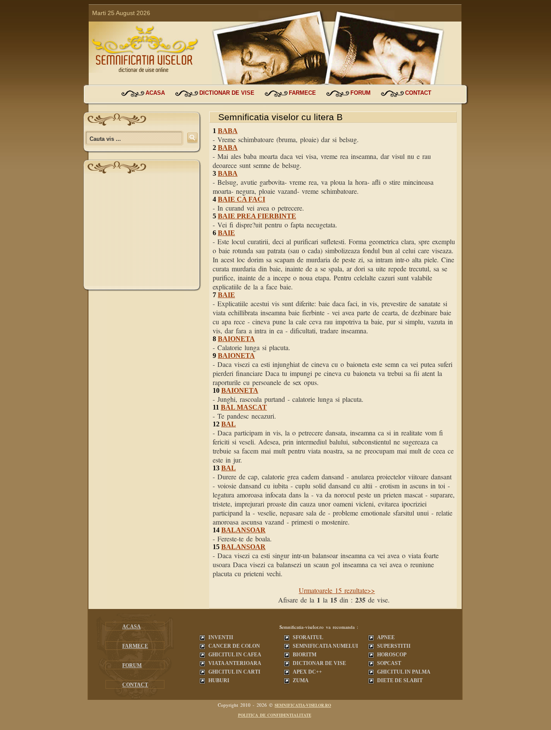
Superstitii (394, 646)
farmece (302, 93)
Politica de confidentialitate (274, 715)
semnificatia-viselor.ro (303, 705)
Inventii (220, 637)
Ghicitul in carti (234, 672)
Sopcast (389, 663)
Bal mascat (244, 407)
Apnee (386, 637)
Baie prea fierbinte (257, 216)
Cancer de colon (234, 646)
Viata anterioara (234, 663)
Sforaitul (308, 637)
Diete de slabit (400, 680)
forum (360, 93)
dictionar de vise (226, 93)
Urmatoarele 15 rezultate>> (337, 590)
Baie (226, 232)
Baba (228, 130)
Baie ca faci (241, 199)
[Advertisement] (142, 232)
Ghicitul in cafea (234, 655)
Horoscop (391, 655)
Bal (228, 424)
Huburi (218, 680)
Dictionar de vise (319, 663)
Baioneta (236, 338)
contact (418, 93)
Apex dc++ (307, 672)
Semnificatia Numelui (325, 646)
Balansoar (243, 530)
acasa (155, 93)
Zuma (301, 680)
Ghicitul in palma (403, 672)
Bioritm (304, 655)
